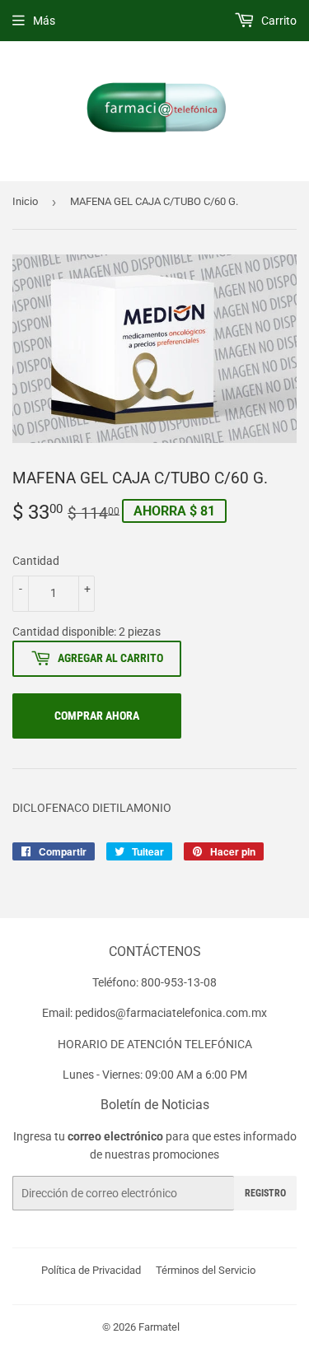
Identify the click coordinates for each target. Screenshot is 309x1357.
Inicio (25, 201)
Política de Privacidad (91, 1270)
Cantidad (35, 560)
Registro (265, 1193)
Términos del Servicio (205, 1270)
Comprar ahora (96, 715)
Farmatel (159, 1327)
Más (44, 20)
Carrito (278, 20)
